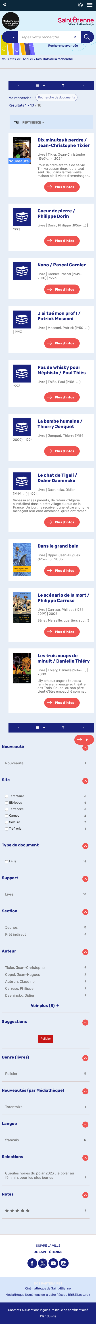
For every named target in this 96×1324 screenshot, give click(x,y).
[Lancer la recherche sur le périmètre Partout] (87, 37)
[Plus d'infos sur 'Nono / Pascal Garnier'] (22, 271)
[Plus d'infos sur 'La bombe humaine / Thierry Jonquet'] (22, 427)
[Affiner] (63, 85)
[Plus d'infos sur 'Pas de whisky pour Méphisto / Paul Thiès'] (22, 374)
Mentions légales (38, 1310)
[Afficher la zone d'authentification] (81, 5)
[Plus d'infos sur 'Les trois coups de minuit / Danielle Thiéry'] (22, 668)
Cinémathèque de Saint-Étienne (48, 1288)
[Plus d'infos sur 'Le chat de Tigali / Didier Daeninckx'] (22, 481)
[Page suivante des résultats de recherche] (83, 85)
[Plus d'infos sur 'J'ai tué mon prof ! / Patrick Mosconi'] (22, 319)
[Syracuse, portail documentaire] (10, 21)
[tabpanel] (48, 650)
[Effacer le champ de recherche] (75, 37)
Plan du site (48, 1316)
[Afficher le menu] (90, 4)
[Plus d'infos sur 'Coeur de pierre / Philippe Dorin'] (22, 217)
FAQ (23, 1310)
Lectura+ (83, 1295)
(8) (43, 1005)
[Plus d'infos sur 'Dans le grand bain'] (22, 559)
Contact (13, 1310)
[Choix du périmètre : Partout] (10, 37)
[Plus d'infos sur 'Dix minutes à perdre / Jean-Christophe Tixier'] (22, 150)
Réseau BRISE (66, 1295)
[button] (4, 5)
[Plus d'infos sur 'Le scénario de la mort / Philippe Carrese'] (22, 607)
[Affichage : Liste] (41, 85)
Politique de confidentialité (69, 1310)
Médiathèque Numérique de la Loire (31, 1295)
